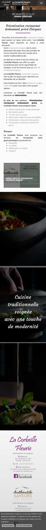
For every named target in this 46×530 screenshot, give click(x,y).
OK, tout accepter (8, 525)
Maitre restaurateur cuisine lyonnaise (24, 109)
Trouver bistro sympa (18, 114)
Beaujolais (13, 143)
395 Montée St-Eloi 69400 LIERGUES (23, 459)
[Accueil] (6, 3)
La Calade (13, 145)
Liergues (12, 150)
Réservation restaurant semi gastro (24, 120)
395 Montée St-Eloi (23, 15)
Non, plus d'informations (24, 525)
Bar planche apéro (16, 112)
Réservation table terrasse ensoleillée (25, 117)
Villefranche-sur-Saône (18, 148)
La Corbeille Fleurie (21, 3)
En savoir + (22, 175)
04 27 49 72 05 (26, 464)
